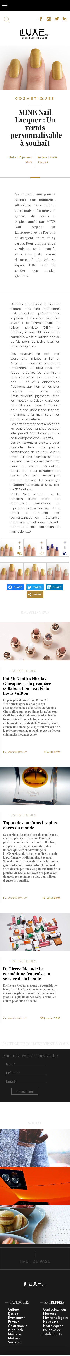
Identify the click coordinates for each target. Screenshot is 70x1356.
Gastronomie (17, 1326)
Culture (13, 1309)
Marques (49, 1313)
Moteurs (14, 1338)
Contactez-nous (54, 1309)
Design (13, 1313)
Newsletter (51, 1322)
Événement (16, 1318)
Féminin (13, 1322)
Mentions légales (55, 1318)
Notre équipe (53, 1326)
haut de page (35, 1262)
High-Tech (15, 1330)
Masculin (14, 1334)
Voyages (14, 1342)
